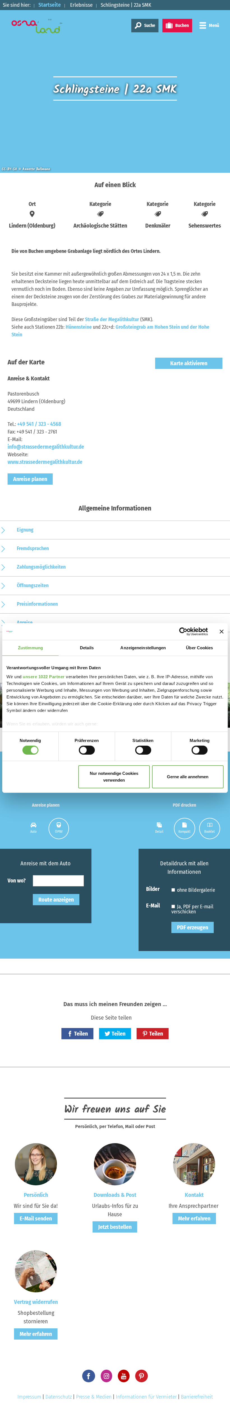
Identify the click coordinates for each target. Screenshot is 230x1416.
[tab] (33, 828)
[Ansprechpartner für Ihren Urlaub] (194, 1164)
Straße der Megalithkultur (112, 319)
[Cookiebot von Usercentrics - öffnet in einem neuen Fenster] (183, 631)
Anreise (25, 623)
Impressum (29, 1397)
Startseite (49, 5)
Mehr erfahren (194, 1218)
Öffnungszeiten (33, 585)
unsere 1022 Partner (44, 676)
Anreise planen (30, 479)
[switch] (87, 750)
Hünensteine (79, 327)
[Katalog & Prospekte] (115, 1164)
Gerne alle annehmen (187, 776)
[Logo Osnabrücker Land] (42, 26)
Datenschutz (58, 1397)
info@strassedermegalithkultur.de (46, 447)
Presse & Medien (94, 1397)
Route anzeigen (56, 899)
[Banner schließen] (222, 632)
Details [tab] (87, 647)
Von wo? (17, 880)
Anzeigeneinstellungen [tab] (143, 647)
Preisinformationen (37, 604)
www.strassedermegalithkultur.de (45, 462)
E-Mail (153, 905)
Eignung (25, 530)
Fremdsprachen (33, 548)
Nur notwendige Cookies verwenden (114, 776)
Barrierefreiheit (197, 1397)
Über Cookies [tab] (199, 647)
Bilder (153, 889)
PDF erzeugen (192, 927)
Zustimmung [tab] (30, 647)
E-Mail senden (36, 1218)
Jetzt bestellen (115, 1227)
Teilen (81, 1033)
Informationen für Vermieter (146, 1397)
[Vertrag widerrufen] (36, 1271)
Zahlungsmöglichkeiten (41, 567)
